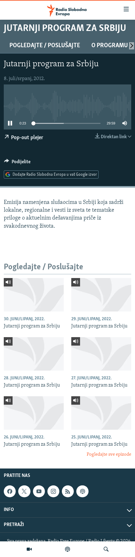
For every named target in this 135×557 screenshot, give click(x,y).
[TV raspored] (82, 491)
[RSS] (68, 491)
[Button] (17, 163)
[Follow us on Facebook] (10, 491)
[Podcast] (67, 549)
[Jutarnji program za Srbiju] (34, 294)
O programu (109, 46)
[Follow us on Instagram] (53, 491)
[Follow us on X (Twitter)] (24, 491)
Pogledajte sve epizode (109, 454)
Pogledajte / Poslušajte (44, 46)
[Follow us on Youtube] (39, 491)
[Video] (29, 549)
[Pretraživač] (106, 549)
